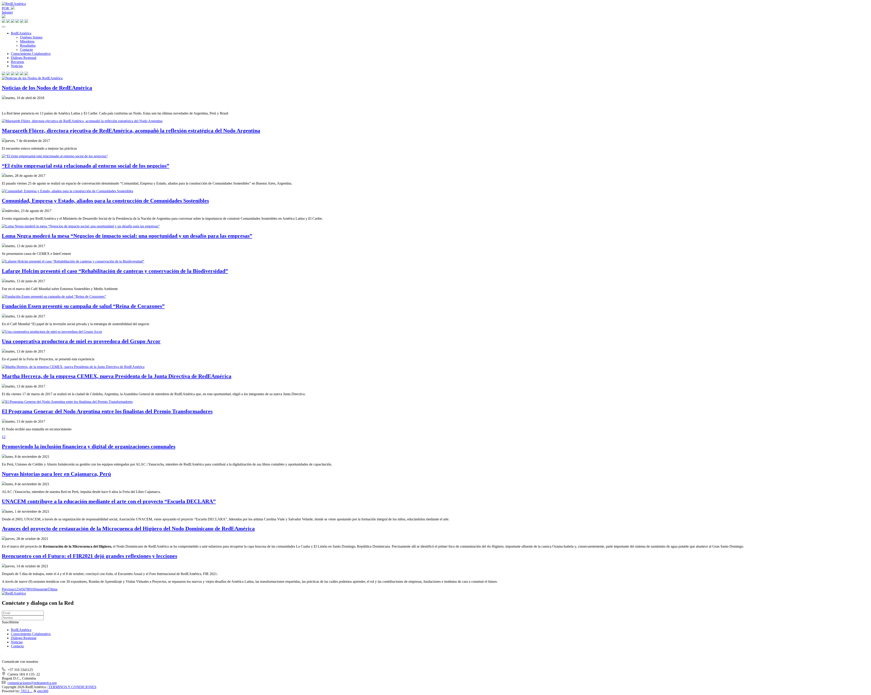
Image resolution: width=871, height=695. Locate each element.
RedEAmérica (21, 33)
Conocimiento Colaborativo (31, 54)
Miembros (27, 41)
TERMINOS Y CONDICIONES (72, 687)
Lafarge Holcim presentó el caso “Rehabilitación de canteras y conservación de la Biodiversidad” (115, 271)
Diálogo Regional (23, 58)
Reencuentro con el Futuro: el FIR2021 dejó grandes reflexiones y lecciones (89, 556)
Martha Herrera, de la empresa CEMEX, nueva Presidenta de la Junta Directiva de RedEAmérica (116, 376)
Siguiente (41, 589)
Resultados (28, 45)
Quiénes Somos (31, 37)
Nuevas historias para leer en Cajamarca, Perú (56, 474)
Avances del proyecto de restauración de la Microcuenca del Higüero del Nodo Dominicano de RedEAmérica (128, 529)
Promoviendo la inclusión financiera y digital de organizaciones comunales (88, 446)
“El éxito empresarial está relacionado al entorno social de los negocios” (85, 166)
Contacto (26, 49)
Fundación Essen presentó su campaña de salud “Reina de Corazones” (83, 306)
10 (32, 589)
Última (52, 589)
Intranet (7, 12)
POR (6, 8)
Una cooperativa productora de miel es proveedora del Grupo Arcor (81, 341)
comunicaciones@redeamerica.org (32, 683)
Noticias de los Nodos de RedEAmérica (47, 88)
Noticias (17, 66)
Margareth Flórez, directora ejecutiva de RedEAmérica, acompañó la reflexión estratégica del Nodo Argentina (131, 131)
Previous (8, 589)
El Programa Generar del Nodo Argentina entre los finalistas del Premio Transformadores (107, 411)
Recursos (17, 62)
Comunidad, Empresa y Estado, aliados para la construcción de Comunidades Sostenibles (105, 201)
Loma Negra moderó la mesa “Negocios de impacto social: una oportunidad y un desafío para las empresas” (127, 236)
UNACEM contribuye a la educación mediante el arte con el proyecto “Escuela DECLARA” (109, 501)
